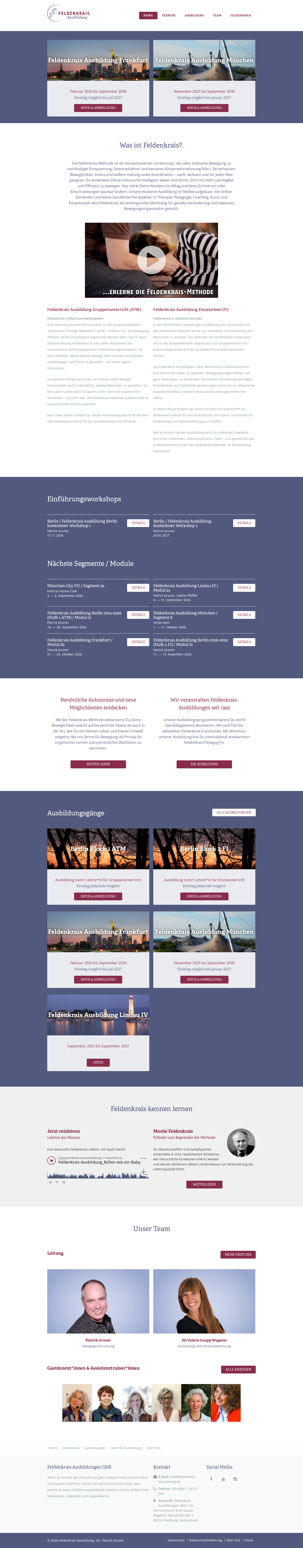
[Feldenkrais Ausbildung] (68, 13)
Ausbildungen (95, 1448)
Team (217, 15)
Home (148, 15)
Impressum (176, 1540)
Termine (169, 15)
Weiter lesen (98, 764)
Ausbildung (194, 15)
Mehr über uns (238, 1255)
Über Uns (154, 1448)
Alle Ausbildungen (234, 812)
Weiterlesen (204, 1184)
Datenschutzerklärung (205, 1540)
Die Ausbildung (204, 764)
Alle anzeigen (238, 1369)
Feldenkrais (240, 15)
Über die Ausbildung (126, 1448)
